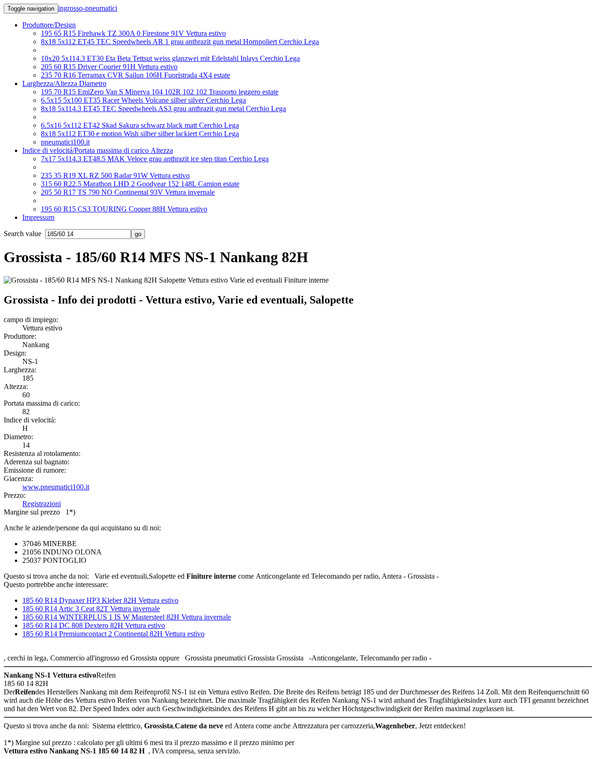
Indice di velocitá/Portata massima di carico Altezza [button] (97, 150)
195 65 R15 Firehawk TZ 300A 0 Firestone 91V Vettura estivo (133, 33)
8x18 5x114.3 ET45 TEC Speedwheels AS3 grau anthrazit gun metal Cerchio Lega (163, 108)
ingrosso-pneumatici (87, 8)
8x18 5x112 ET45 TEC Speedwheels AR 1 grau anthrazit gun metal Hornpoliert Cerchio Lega (180, 42)
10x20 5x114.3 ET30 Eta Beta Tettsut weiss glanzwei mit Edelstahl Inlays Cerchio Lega (170, 58)
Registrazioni (41, 504)
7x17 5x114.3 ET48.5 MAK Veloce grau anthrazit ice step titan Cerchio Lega (155, 159)
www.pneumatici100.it (55, 487)
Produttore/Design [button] (49, 25)
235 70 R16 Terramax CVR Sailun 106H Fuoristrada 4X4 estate (135, 75)
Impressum (38, 217)
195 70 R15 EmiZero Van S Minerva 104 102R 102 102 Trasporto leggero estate (159, 92)
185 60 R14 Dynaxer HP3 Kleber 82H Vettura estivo (100, 600)
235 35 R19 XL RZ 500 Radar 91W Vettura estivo (115, 175)
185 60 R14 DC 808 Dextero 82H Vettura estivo (93, 625)
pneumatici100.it (65, 142)
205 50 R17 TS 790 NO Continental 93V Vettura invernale (128, 192)
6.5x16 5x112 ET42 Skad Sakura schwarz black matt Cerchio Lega (140, 125)
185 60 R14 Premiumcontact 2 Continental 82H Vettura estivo (113, 634)
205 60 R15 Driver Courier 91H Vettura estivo (109, 67)
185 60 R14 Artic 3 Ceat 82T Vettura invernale (91, 609)
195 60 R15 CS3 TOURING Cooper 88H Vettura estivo (124, 209)
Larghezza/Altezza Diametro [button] (64, 83)
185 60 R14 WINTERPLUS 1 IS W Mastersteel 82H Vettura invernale (126, 617)
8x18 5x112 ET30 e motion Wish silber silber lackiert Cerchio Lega (140, 134)
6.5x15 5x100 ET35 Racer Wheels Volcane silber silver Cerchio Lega (143, 100)
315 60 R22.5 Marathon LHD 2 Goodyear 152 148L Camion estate (140, 184)
